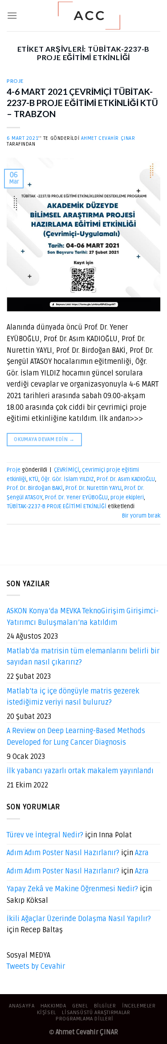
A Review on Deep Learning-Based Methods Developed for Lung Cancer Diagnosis (76, 736)
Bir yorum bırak (141, 515)
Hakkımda (53, 1006)
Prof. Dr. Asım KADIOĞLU (126, 479)
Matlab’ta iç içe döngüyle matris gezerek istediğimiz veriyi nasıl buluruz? (73, 697)
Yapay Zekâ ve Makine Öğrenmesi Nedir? (72, 889)
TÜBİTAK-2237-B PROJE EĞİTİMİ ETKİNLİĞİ (56, 506)
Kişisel (46, 1012)
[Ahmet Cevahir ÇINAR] (89, 15)
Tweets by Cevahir (36, 966)
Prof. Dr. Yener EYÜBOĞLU (76, 497)
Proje (15, 81)
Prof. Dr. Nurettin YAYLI (93, 488)
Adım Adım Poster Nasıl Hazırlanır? (63, 852)
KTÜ (33, 479)
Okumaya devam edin (44, 439)
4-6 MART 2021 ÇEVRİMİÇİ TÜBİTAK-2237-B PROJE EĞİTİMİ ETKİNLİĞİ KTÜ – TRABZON (82, 102)
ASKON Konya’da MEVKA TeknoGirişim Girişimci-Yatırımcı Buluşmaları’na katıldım (83, 617)
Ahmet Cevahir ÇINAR (108, 138)
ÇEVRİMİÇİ (66, 469)
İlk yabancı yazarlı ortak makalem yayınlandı (80, 771)
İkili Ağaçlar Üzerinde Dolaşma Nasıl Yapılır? (79, 918)
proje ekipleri (127, 497)
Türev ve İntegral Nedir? (45, 835)
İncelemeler (139, 1006)
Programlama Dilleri (85, 1018)
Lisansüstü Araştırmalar (96, 1012)
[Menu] (12, 15)
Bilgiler (105, 1006)
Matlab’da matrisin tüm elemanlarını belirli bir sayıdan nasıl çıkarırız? (83, 657)
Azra (142, 852)
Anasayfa (21, 1006)
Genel (80, 1006)
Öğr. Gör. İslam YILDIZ (67, 479)
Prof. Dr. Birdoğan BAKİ (35, 488)
